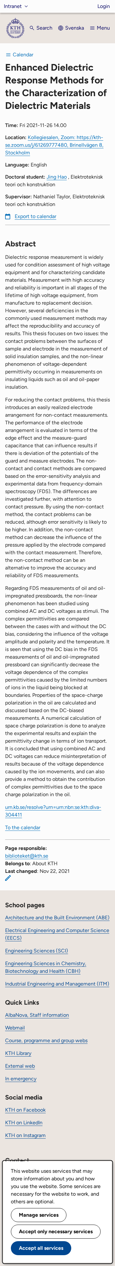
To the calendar (22, 827)
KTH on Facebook (25, 1110)
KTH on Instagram (25, 1135)
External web (20, 1066)
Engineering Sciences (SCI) (36, 951)
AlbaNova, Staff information (37, 1015)
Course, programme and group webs (46, 1040)
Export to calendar (35, 216)
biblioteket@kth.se (26, 856)
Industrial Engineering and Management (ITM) (57, 984)
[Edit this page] (8, 878)
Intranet (13, 6)
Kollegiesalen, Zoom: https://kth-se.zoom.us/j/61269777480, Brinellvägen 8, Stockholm (54, 145)
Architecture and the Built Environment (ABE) (57, 918)
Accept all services (41, 1248)
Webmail (15, 1028)
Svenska (74, 28)
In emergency (20, 1079)
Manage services (38, 1215)
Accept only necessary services (56, 1231)
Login (103, 6)
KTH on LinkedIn (23, 1123)
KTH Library (18, 1053)
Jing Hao (57, 177)
